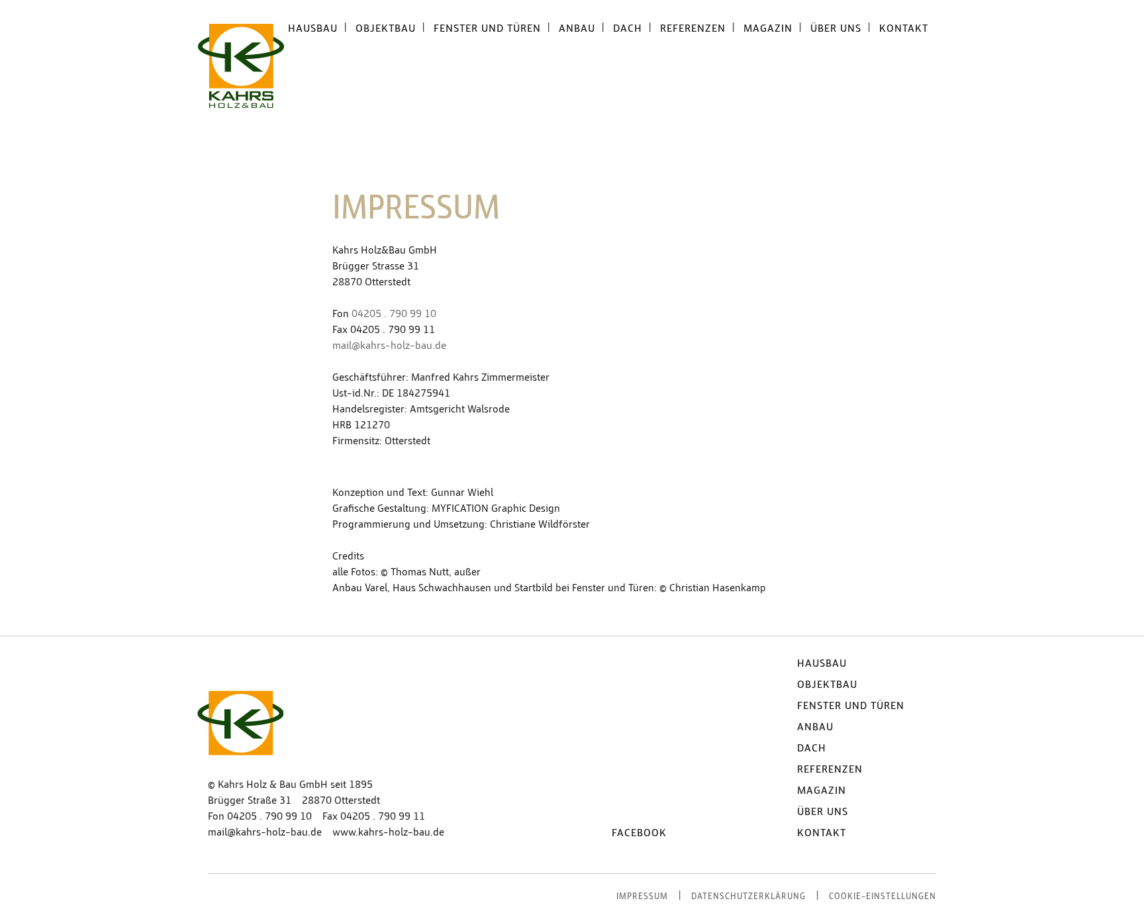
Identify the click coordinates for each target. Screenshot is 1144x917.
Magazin (821, 790)
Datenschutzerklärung (748, 897)
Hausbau (822, 663)
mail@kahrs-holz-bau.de (389, 345)
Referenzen (830, 769)
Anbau (815, 727)
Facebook (639, 833)
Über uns (822, 811)
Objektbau (827, 684)
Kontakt (821, 833)
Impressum (642, 897)
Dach (811, 748)
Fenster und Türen (850, 705)
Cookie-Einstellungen (882, 897)
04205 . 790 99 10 (394, 314)
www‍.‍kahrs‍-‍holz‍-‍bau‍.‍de (388, 832)
